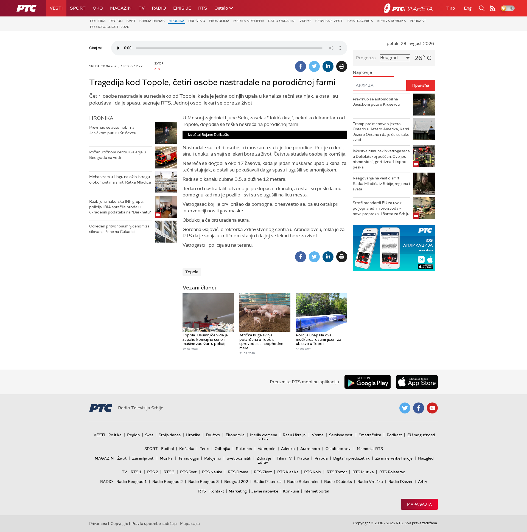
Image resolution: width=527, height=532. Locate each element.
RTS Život (263, 471)
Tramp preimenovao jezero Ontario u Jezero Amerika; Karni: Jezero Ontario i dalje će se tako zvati (381, 131)
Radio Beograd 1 (131, 481)
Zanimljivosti (143, 458)
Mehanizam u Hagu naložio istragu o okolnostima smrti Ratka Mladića (120, 179)
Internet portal (316, 491)
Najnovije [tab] (362, 72)
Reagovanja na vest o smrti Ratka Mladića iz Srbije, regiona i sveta (381, 183)
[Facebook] (300, 66)
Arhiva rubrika (391, 21)
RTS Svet (188, 471)
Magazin (120, 8)
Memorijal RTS (370, 448)
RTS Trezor (337, 471)
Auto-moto (310, 448)
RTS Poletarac (392, 471)
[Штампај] (341, 66)
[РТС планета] (408, 8)
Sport (78, 8)
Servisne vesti (329, 21)
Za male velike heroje (394, 458)
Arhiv (422, 481)
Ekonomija (219, 21)
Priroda (321, 458)
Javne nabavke (264, 491)
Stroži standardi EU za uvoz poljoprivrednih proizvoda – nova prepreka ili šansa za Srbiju (381, 208)
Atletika (288, 448)
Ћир (450, 8)
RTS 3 (169, 471)
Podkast (418, 21)
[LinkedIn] (328, 66)
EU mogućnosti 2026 (109, 27)
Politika (98, 21)
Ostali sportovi (338, 448)
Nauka (303, 458)
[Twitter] (314, 66)
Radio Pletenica (268, 481)
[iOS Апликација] (394, 248)
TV (142, 8)
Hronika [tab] (101, 118)
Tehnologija (188, 458)
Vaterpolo (267, 448)
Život (122, 458)
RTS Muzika (363, 471)
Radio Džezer (400, 481)
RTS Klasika (288, 471)
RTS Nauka (212, 471)
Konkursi (291, 491)
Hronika (176, 21)
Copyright (119, 523)
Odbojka (222, 448)
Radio (159, 8)
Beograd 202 (236, 481)
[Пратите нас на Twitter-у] (404, 407)
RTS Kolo (312, 471)
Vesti (56, 8)
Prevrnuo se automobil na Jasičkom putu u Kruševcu (112, 130)
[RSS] (492, 8)
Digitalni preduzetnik (351, 458)
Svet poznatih (239, 458)
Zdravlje (264, 458)
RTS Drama (238, 471)
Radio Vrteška (370, 481)
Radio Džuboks (338, 481)
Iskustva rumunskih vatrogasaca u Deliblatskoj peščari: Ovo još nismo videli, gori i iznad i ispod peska (381, 159)
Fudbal (167, 448)
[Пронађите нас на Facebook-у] (418, 407)
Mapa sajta (419, 504)
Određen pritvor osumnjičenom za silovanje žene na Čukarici (119, 229)
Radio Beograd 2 (167, 481)
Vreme (305, 21)
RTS (202, 8)
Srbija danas (152, 21)
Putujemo (212, 458)
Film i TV (284, 458)
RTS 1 (136, 471)
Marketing (238, 491)
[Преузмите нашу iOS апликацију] (417, 382)
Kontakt (216, 491)
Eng (468, 8)
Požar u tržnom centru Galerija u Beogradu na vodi (117, 155)
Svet (131, 21)
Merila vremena (248, 21)
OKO (98, 8)
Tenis (204, 448)
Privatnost (98, 523)
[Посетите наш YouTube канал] (432, 407)
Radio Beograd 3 (203, 481)
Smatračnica (360, 21)
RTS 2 (152, 471)
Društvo (196, 21)
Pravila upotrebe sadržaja (154, 523)
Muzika (166, 458)
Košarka (186, 448)
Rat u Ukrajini (282, 21)
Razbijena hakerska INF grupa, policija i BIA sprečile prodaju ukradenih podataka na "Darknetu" (120, 207)
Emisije (182, 8)
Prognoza (366, 58)
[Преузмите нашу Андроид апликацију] (367, 382)
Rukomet (244, 448)
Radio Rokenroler (303, 481)
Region (116, 21)
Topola (191, 272)
